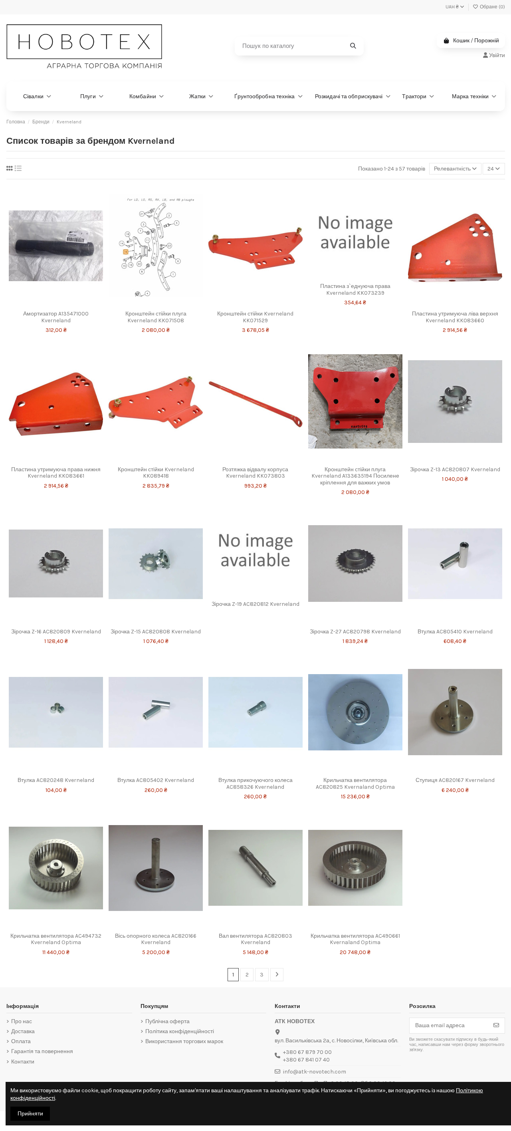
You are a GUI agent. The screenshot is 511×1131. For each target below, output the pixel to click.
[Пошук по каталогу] (353, 46)
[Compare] (66, 298)
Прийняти (30, 1113)
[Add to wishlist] (46, 298)
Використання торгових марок (184, 1041)
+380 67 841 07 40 (306, 1059)
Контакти (22, 1061)
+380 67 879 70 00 (307, 1052)
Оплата (21, 1041)
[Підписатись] (496, 1025)
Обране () (492, 7)
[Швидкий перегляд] (56, 312)
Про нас (21, 1021)
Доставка (23, 1031)
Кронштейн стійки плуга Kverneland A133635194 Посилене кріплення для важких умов (355, 476)
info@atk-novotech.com (314, 1071)
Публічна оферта (167, 1021)
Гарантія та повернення (42, 1051)
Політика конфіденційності (179, 1031)
